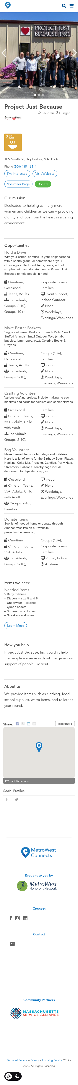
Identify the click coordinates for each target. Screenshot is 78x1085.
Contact (12, 945)
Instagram (17, 919)
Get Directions (20, 781)
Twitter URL (16, 799)
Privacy (35, 1060)
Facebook (11, 919)
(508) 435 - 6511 (25, 166)
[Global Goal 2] (13, 142)
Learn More (15, 625)
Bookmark (65, 724)
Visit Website (45, 173)
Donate (42, 184)
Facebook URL (7, 799)
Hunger (64, 113)
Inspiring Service (52, 1060)
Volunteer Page (18, 184)
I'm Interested (17, 173)
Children (48, 113)
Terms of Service (17, 1060)
